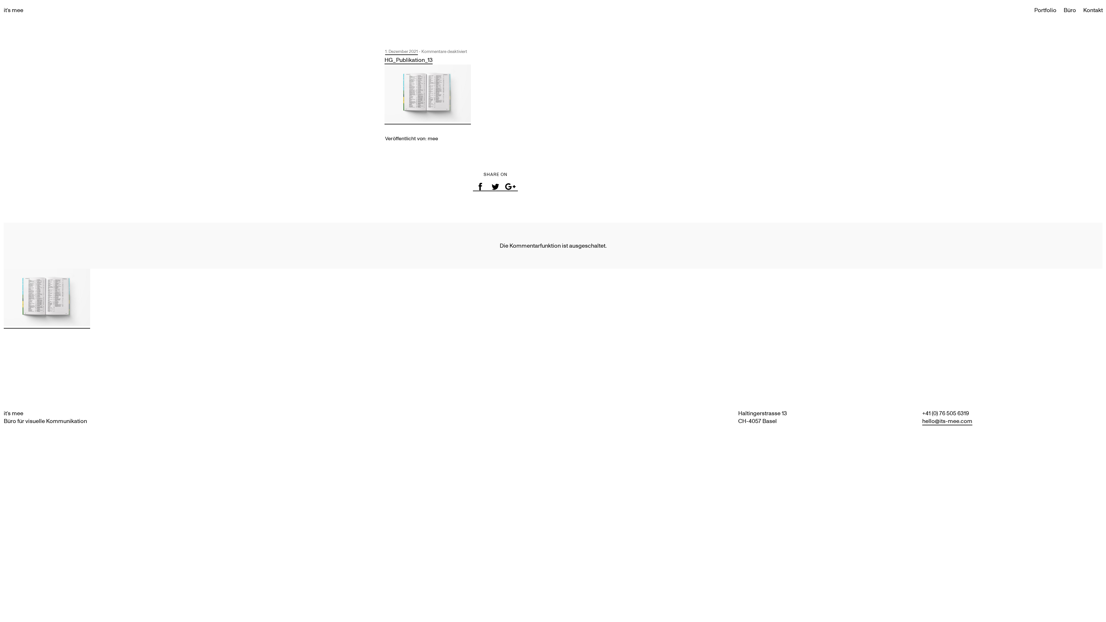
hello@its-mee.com (947, 421)
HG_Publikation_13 (409, 59)
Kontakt (1093, 10)
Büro (1070, 10)
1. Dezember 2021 (401, 51)
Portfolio (1045, 10)
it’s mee (13, 10)
